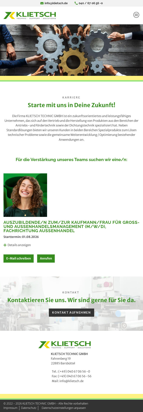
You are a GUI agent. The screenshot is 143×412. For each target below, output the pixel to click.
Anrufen (46, 258)
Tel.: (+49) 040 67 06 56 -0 (71, 371)
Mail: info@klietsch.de (68, 381)
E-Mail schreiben (18, 258)
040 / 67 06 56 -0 (91, 3)
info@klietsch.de (56, 3)
